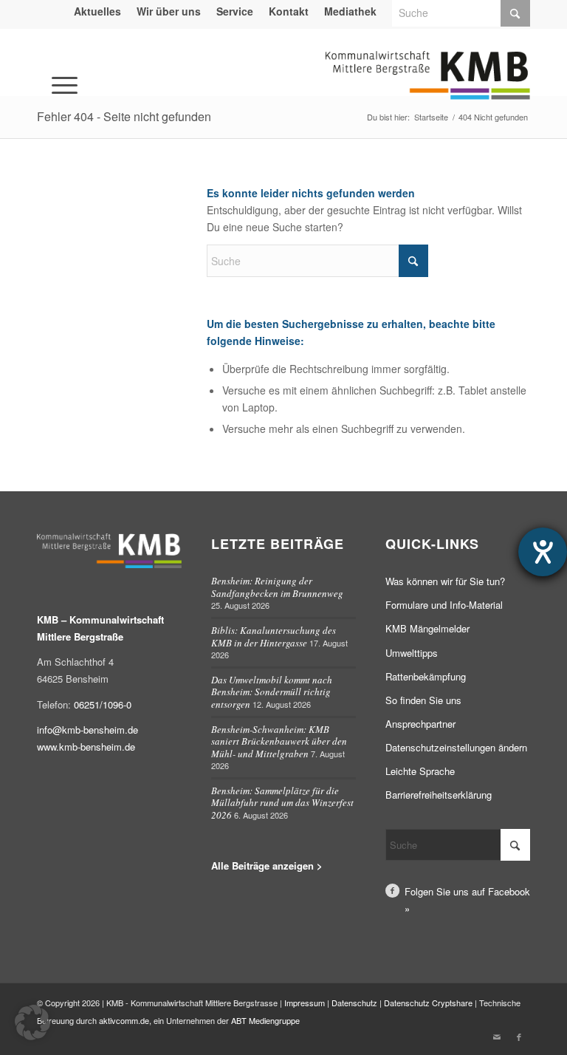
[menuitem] (97, 11)
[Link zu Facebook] (519, 1036)
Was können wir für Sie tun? (445, 581)
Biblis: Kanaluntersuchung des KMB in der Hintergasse (273, 636)
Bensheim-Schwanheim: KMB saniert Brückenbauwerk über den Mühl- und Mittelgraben (279, 741)
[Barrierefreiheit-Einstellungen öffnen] (542, 552)
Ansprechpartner (420, 724)
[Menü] (44, 64)
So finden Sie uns (423, 700)
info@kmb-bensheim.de (87, 730)
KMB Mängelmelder (427, 628)
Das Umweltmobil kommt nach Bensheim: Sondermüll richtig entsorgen (271, 692)
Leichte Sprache (420, 771)
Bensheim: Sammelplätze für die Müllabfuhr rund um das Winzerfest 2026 (282, 803)
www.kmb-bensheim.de (86, 747)
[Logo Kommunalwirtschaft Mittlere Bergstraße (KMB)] (427, 84)
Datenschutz (354, 1002)
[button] (32, 1022)
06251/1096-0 (102, 704)
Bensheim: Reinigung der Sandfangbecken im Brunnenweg (277, 587)
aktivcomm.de (124, 1020)
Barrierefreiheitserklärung (438, 795)
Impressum (304, 1002)
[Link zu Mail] (497, 1036)
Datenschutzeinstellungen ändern (456, 747)
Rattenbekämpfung (425, 676)
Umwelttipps (411, 653)
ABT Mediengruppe (265, 1020)
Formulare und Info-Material (444, 605)
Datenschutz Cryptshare (429, 1002)
